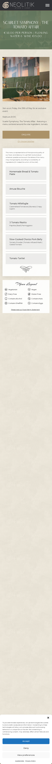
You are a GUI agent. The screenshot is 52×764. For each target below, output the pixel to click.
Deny (26, 748)
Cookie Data (19, 761)
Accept (26, 741)
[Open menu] (47, 5)
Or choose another (26, 141)
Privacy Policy (30, 761)
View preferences (26, 755)
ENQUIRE (26, 135)
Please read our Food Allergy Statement (25, 310)
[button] (48, 717)
